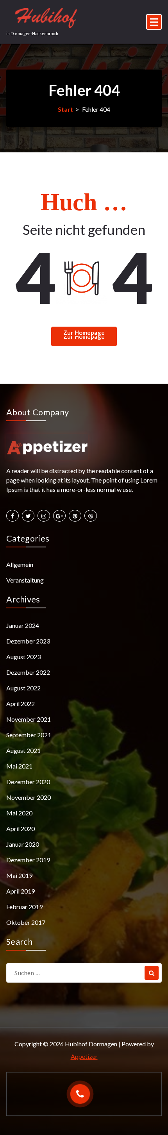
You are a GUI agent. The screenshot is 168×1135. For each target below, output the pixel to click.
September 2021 (28, 734)
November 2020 (28, 797)
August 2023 (23, 656)
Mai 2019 (19, 875)
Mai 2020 (19, 813)
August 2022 (23, 688)
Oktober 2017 (25, 922)
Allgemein (19, 564)
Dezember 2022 (28, 672)
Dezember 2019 (28, 859)
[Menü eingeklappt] (154, 22)
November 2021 (28, 719)
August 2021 (23, 750)
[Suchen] (152, 973)
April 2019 (20, 891)
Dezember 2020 (28, 781)
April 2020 (20, 828)
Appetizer (84, 1056)
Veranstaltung (25, 580)
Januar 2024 (22, 625)
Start (65, 109)
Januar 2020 (22, 844)
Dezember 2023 (28, 641)
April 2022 (20, 703)
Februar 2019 (24, 906)
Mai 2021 (19, 766)
